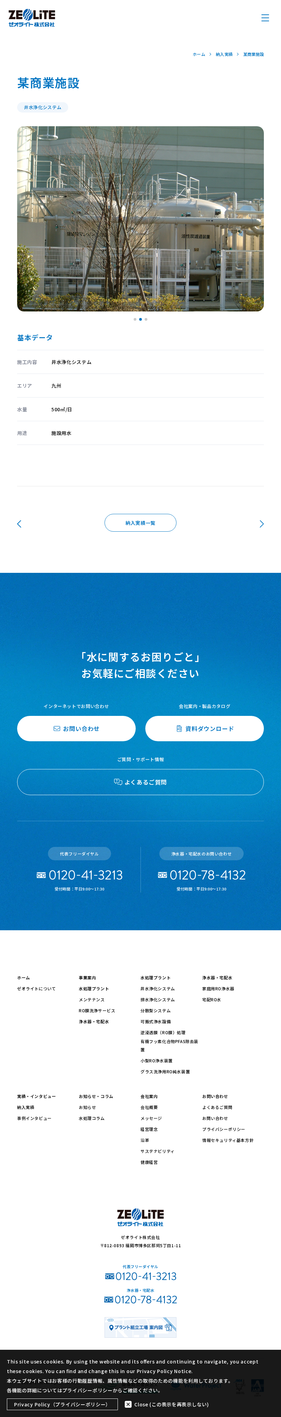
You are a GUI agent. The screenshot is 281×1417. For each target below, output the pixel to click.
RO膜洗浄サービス (97, 1010)
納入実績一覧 (140, 522)
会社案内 (149, 1096)
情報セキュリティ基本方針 (228, 1140)
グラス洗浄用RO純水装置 (165, 1071)
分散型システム (155, 1010)
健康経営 (149, 1162)
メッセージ (151, 1118)
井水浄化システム (157, 988)
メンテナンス (92, 999)
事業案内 (87, 977)
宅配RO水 (211, 999)
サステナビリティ (157, 1151)
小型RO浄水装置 (156, 1060)
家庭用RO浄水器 (218, 988)
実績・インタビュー (36, 1096)
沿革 (144, 1140)
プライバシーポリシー (223, 1129)
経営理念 (149, 1129)
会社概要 (149, 1107)
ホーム (23, 977)
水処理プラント (94, 988)
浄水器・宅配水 (94, 1021)
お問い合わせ (215, 1096)
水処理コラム (92, 1118)
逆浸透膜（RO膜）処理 (163, 1032)
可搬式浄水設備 (155, 1021)
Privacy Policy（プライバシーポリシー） (62, 1404)
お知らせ (87, 1107)
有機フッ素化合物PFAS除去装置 (169, 1045)
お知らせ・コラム (96, 1096)
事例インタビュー (34, 1118)
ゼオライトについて (36, 988)
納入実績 (25, 1107)
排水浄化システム (157, 999)
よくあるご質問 (217, 1107)
